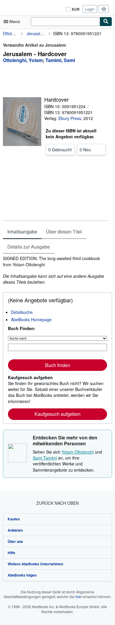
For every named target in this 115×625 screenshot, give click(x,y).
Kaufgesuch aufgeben (57, 413)
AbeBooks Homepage (31, 319)
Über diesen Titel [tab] (64, 231)
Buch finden (57, 365)
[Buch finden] (106, 21)
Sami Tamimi (45, 458)
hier (78, 596)
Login (89, 9)
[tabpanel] (55, 270)
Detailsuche (22, 312)
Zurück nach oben (57, 503)
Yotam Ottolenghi (78, 452)
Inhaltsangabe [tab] (22, 231)
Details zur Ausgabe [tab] (28, 246)
